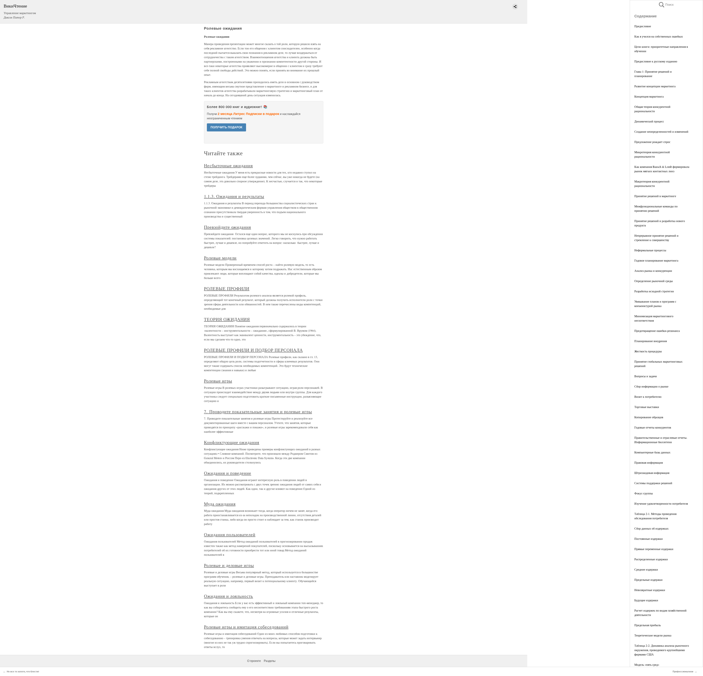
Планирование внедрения (650, 341)
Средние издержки (646, 569)
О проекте (254, 660)
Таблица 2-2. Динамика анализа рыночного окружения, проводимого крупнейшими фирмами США (661, 650)
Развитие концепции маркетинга (655, 86)
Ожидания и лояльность (228, 596)
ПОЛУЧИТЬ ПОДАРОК (226, 127)
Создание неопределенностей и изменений (661, 131)
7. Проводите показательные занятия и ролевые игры (258, 411)
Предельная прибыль (647, 625)
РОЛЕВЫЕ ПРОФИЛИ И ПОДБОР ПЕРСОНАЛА (253, 350)
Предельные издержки (648, 580)
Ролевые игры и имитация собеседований (246, 627)
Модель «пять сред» (646, 664)
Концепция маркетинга (649, 96)
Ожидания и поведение (227, 473)
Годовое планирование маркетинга (656, 260)
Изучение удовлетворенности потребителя (661, 503)
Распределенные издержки (651, 559)
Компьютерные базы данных (652, 452)
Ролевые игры (218, 381)
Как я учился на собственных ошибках (658, 36)
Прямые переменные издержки (653, 549)
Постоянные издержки (648, 539)
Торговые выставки (646, 407)
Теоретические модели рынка (652, 635)
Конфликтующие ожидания (231, 442)
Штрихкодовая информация (651, 473)
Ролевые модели (220, 258)
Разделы (270, 660)
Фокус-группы (643, 493)
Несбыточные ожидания (228, 165)
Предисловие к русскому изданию (655, 61)
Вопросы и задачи (645, 376)
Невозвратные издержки (649, 590)
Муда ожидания (219, 504)
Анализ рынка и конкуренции (653, 271)
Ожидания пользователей (229, 534)
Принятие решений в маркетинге (655, 196)
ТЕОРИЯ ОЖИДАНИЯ (227, 319)
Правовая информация (648, 462)
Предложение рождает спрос (652, 142)
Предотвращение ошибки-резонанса (657, 331)
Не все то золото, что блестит (23, 671)
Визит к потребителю (647, 396)
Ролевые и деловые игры (229, 565)
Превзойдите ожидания (227, 227)
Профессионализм (683, 671)
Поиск (665, 4)
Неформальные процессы (650, 250)
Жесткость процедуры (648, 351)
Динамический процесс (649, 121)
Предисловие (642, 26)
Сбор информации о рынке (651, 386)
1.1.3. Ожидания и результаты (234, 196)
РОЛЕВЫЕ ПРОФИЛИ (226, 288)
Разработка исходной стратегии (654, 291)
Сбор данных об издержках (651, 528)
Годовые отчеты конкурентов (652, 427)
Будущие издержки (646, 600)
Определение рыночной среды (653, 281)
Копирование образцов (648, 417)
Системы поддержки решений (653, 483)
